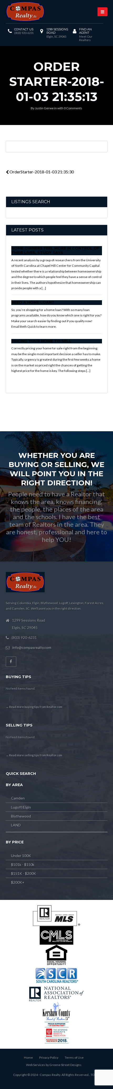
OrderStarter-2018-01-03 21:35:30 (41, 171)
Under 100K (21, 855)
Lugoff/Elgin (21, 807)
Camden (18, 798)
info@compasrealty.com (31, 647)
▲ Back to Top (93, 1063)
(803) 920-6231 (24, 33)
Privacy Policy (48, 1057)
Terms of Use (74, 1057)
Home (28, 1057)
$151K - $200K (23, 873)
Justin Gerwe (44, 108)
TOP (94, 1075)
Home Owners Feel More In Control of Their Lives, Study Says (55, 250)
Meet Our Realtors (86, 38)
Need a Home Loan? (32, 302)
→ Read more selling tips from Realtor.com (34, 755)
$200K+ (17, 882)
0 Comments (73, 108)
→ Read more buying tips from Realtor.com (34, 706)
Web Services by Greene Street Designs (53, 1065)
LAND (16, 825)
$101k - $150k (22, 864)
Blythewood (21, 816)
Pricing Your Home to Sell (41, 341)
